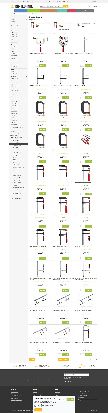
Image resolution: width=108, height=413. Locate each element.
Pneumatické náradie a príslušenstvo (17, 189)
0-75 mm (15, 90)
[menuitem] (20, 10)
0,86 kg (14, 53)
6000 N (14, 122)
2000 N (14, 117)
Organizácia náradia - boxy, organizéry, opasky (18, 168)
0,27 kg (14, 46)
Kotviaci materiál (14, 135)
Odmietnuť (62, 399)
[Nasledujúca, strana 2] (93, 359)
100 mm (14, 103)
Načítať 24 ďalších (63, 359)
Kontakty (18, 1)
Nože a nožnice (15, 178)
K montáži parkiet (16, 155)
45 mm (14, 32)
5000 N (14, 118)
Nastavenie (38, 410)
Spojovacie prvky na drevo (16, 137)
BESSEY (14, 21)
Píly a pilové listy (15, 183)
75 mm (14, 101)
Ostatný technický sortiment (17, 198)
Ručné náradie (14, 138)
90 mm (14, 27)
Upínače (14, 157)
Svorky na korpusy (16, 150)
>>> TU (41, 406)
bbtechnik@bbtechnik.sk (85, 391)
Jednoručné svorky (17, 145)
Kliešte (13, 166)
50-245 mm (15, 92)
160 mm (14, 108)
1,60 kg (14, 60)
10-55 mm (15, 96)
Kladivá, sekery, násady (17, 175)
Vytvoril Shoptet (94, 410)
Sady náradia (15, 185)
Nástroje (13, 196)
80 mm (14, 38)
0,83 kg (14, 49)
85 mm (14, 39)
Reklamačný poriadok (37, 395)
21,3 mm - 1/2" (16, 78)
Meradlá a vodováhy (16, 160)
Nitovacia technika (16, 162)
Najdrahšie (48, 33)
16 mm (14, 71)
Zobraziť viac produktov (63, 29)
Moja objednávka (31, 1)
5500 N (14, 120)
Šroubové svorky (16, 144)
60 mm (14, 36)
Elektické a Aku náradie (17, 193)
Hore (32, 359)
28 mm (14, 73)
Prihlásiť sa (68, 381)
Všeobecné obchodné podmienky (40, 393)
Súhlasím (70, 399)
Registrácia (57, 393)
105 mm (14, 105)
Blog (24, 1)
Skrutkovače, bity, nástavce (18, 172)
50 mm (14, 34)
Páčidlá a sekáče (15, 164)
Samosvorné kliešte (17, 154)
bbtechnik (82, 397)
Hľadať (65, 6)
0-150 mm (15, 86)
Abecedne (66, 33)
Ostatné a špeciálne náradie (18, 187)
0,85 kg (14, 51)
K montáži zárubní (17, 152)
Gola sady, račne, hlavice (17, 177)
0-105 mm (15, 84)
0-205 (14, 88)
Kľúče (13, 173)
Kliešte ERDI (15, 147)
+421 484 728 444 (83, 393)
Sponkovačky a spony (16, 182)
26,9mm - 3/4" (16, 80)
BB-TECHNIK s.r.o (83, 395)
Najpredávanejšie (57, 33)
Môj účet (57, 395)
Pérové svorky (16, 149)
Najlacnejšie (41, 33)
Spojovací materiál (15, 133)
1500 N (14, 115)
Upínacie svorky (15, 140)
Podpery (14, 159)
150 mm (14, 107)
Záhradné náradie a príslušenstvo (19, 191)
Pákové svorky (16, 142)
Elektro (13, 170)
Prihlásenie (57, 392)
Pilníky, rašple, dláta (16, 180)
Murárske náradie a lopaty (18, 195)
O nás (13, 1)
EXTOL (14, 23)
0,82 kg (14, 48)
